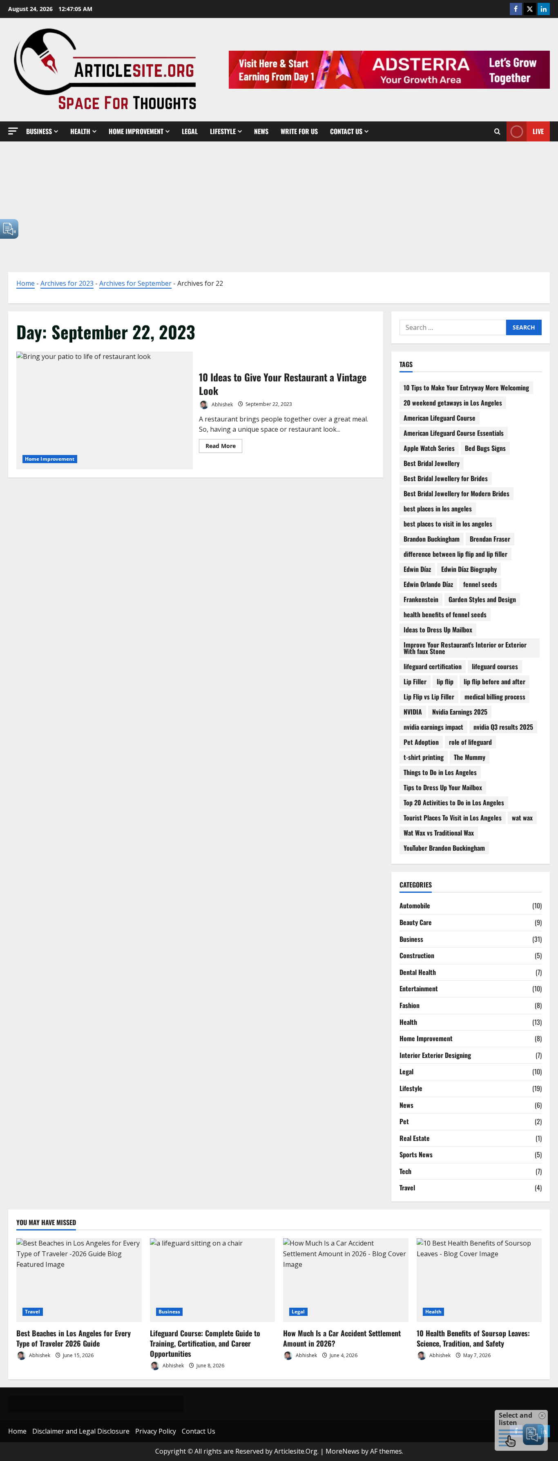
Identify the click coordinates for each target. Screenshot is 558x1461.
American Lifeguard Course (439, 418)
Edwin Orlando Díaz (428, 584)
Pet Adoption (421, 742)
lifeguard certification (433, 666)
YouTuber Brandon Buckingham (444, 848)
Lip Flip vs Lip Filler (429, 696)
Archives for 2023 (67, 283)
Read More (223, 447)
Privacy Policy (155, 1431)
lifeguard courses (495, 666)
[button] (13, 131)
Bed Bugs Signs (485, 448)
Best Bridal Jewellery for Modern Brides (456, 493)
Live (538, 131)
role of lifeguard (470, 742)
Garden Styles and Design (482, 599)
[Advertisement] (279, 203)
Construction (417, 955)
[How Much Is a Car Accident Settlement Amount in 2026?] (345, 1280)
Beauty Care (416, 922)
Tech (405, 1171)
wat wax (522, 817)
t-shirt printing (424, 757)
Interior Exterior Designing (435, 1055)
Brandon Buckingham (432, 539)
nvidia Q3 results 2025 (503, 727)
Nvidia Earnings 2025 (459, 712)
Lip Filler (415, 681)
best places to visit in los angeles (448, 524)
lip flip (445, 681)
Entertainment (419, 988)
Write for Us (299, 131)
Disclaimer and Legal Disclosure (80, 1431)
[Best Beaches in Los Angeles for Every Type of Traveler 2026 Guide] (79, 1280)
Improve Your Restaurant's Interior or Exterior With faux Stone (465, 648)
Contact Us (346, 131)
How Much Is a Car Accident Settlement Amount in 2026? (342, 1338)
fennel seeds (480, 584)
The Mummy (469, 757)
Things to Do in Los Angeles (440, 772)
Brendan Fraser (490, 539)
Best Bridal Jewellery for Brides (446, 478)
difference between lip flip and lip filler (455, 554)
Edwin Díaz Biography (469, 569)
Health (80, 131)
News (261, 131)
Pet (404, 1121)
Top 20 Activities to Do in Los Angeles (454, 802)
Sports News (416, 1154)
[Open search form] (497, 131)
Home (25, 283)
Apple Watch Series (429, 448)
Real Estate (415, 1138)
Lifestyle (223, 131)
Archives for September (135, 283)
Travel (407, 1187)
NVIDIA (413, 712)
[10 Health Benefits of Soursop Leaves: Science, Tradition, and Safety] (479, 1280)
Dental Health (418, 972)
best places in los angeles (438, 508)
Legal (190, 131)
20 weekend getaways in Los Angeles (453, 403)
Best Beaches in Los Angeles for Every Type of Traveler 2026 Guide (73, 1338)
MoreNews (342, 1451)
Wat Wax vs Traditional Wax (439, 833)
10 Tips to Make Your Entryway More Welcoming (466, 387)
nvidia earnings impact (433, 727)
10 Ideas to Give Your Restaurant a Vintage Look (104, 410)
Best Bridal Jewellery (432, 463)
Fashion (410, 1005)
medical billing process (494, 696)
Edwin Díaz (417, 569)
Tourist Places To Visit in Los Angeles (453, 817)
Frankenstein (421, 599)
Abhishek (221, 404)
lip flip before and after (494, 681)
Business (39, 131)
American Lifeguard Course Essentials (454, 433)
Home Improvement (136, 131)
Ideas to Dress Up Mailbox (438, 629)
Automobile (415, 905)
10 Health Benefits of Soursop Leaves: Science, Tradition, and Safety (473, 1338)
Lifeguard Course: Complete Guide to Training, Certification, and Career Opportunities (205, 1343)
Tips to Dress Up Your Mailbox (443, 787)
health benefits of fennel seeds (445, 614)
